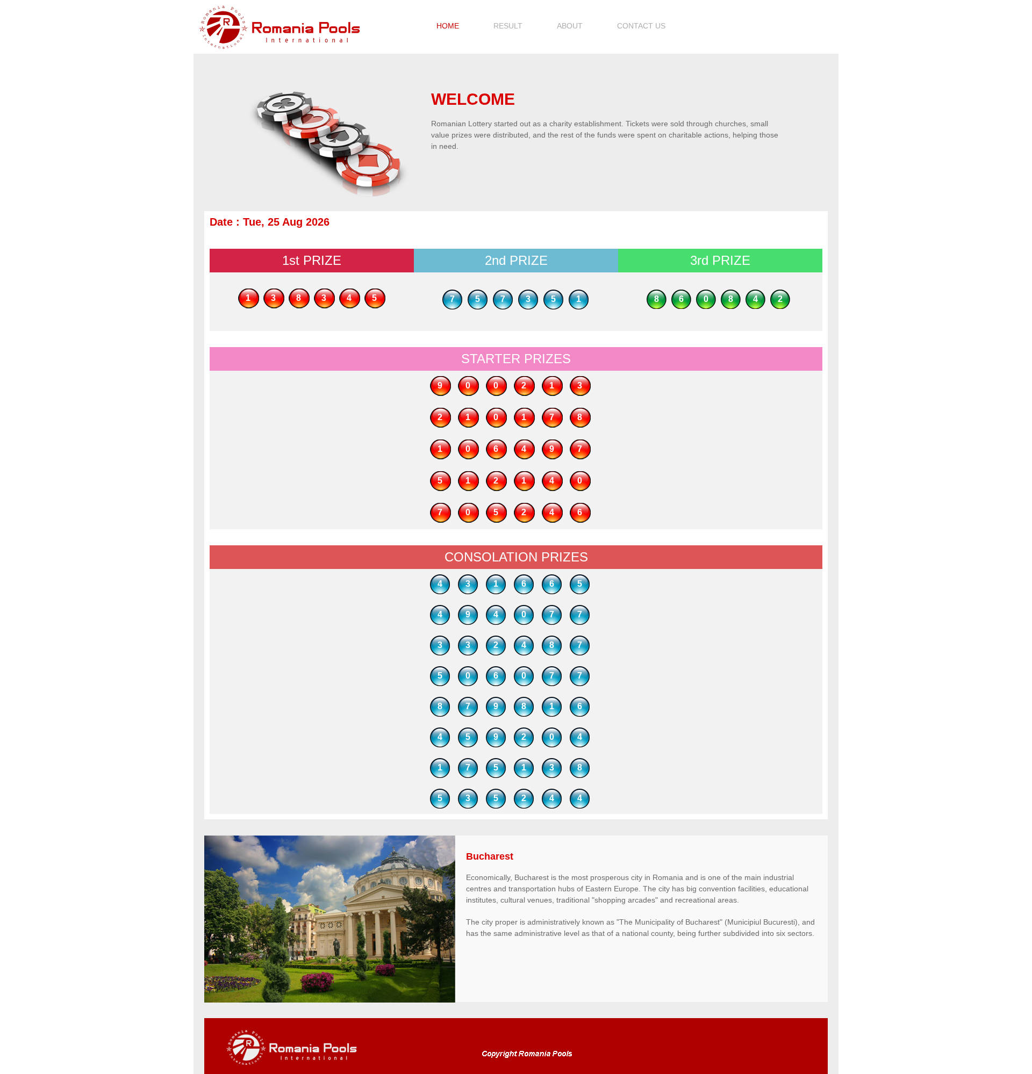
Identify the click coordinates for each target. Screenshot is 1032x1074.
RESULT (507, 25)
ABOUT (570, 25)
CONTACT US (641, 25)
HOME (447, 25)
